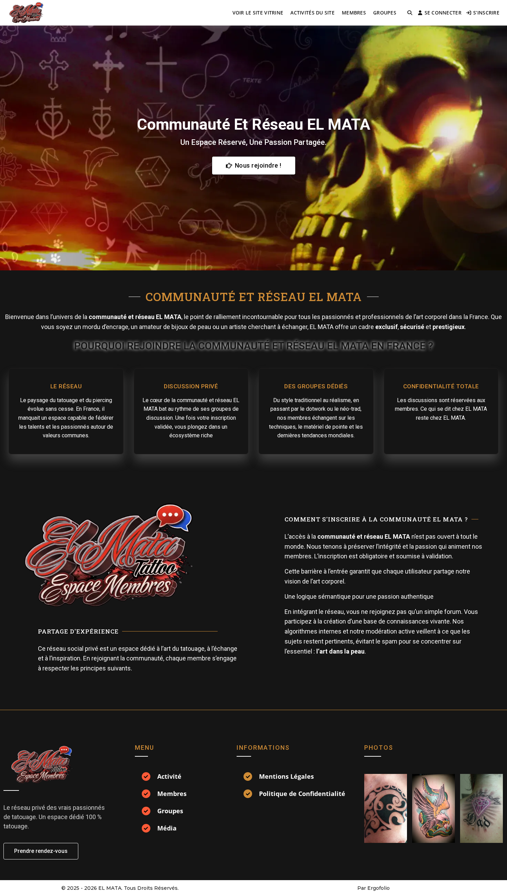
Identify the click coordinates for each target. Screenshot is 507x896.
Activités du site (312, 12)
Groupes (384, 12)
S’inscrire (486, 12)
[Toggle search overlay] (409, 13)
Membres (354, 12)
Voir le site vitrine (258, 12)
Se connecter (443, 12)
